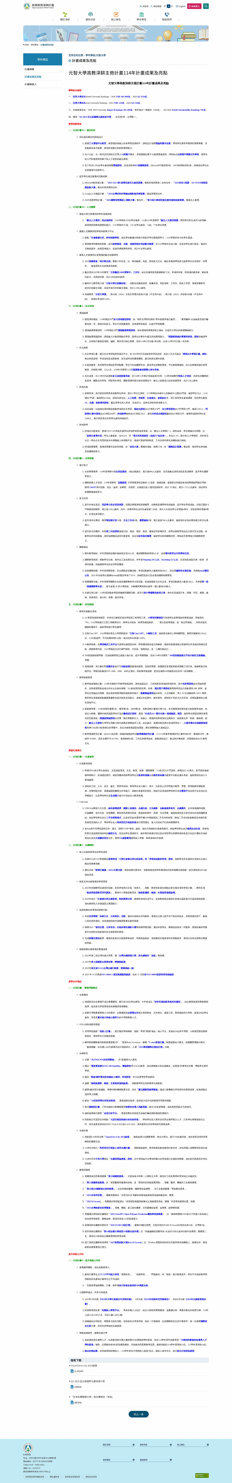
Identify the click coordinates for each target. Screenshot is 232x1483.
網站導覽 (157, 6)
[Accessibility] (202, 1475)
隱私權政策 (54, 1476)
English (182, 6)
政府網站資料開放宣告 (34, 1476)
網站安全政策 (91, 1476)
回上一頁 (139, 1414)
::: (1, 1)
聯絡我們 (167, 19)
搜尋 (206, 6)
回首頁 (146, 6)
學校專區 (141, 19)
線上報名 (116, 19)
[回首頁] (38, 6)
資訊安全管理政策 (72, 1476)
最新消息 (90, 19)
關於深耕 (65, 19)
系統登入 (195, 6)
